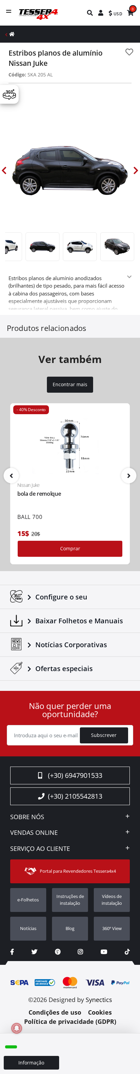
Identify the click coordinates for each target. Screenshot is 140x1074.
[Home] (12, 34)
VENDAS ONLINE (34, 833)
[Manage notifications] (16, 1028)
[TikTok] (127, 952)
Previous (4, 171)
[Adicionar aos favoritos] (129, 52)
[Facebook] (12, 952)
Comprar (70, 548)
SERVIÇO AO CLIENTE (40, 849)
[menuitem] (90, 13)
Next (136, 171)
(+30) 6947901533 (75, 775)
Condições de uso (55, 1012)
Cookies (100, 1012)
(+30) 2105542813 (75, 796)
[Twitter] (34, 952)
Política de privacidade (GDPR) (70, 1021)
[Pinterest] (57, 952)
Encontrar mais (70, 384)
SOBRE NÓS (27, 817)
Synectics (99, 1000)
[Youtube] (104, 952)
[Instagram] (80, 952)
